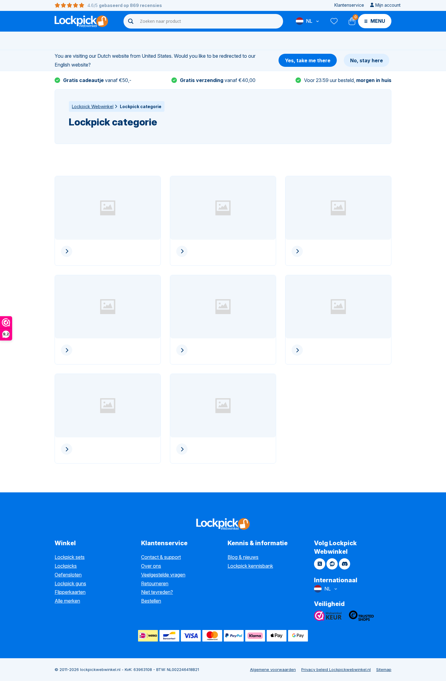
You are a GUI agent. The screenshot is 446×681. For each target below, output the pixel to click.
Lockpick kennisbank (250, 566)
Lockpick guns (70, 583)
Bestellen (151, 601)
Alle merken (67, 601)
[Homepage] (81, 21)
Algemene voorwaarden (273, 669)
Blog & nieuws (243, 557)
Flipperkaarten (70, 592)
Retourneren (154, 583)
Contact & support (161, 557)
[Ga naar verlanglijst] (333, 21)
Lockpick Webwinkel (92, 106)
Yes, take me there (307, 60)
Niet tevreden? (157, 592)
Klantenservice (349, 5)
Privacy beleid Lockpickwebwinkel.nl (336, 669)
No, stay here (366, 60)
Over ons (151, 566)
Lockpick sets (70, 557)
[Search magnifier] (131, 21)
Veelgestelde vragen (163, 575)
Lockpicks (66, 566)
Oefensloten (68, 575)
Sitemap (383, 669)
